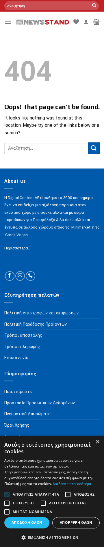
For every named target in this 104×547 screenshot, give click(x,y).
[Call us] (30, 276)
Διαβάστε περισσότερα (72, 483)
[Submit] (94, 5)
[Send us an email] (20, 276)
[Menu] (7, 22)
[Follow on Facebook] (9, 276)
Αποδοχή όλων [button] (27, 522)
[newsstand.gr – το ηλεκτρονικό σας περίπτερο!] (42, 21)
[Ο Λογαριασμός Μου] (86, 21)
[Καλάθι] (96, 21)
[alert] (52, 491)
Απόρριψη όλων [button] (76, 522)
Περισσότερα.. (17, 248)
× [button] (97, 442)
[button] (52, 537)
